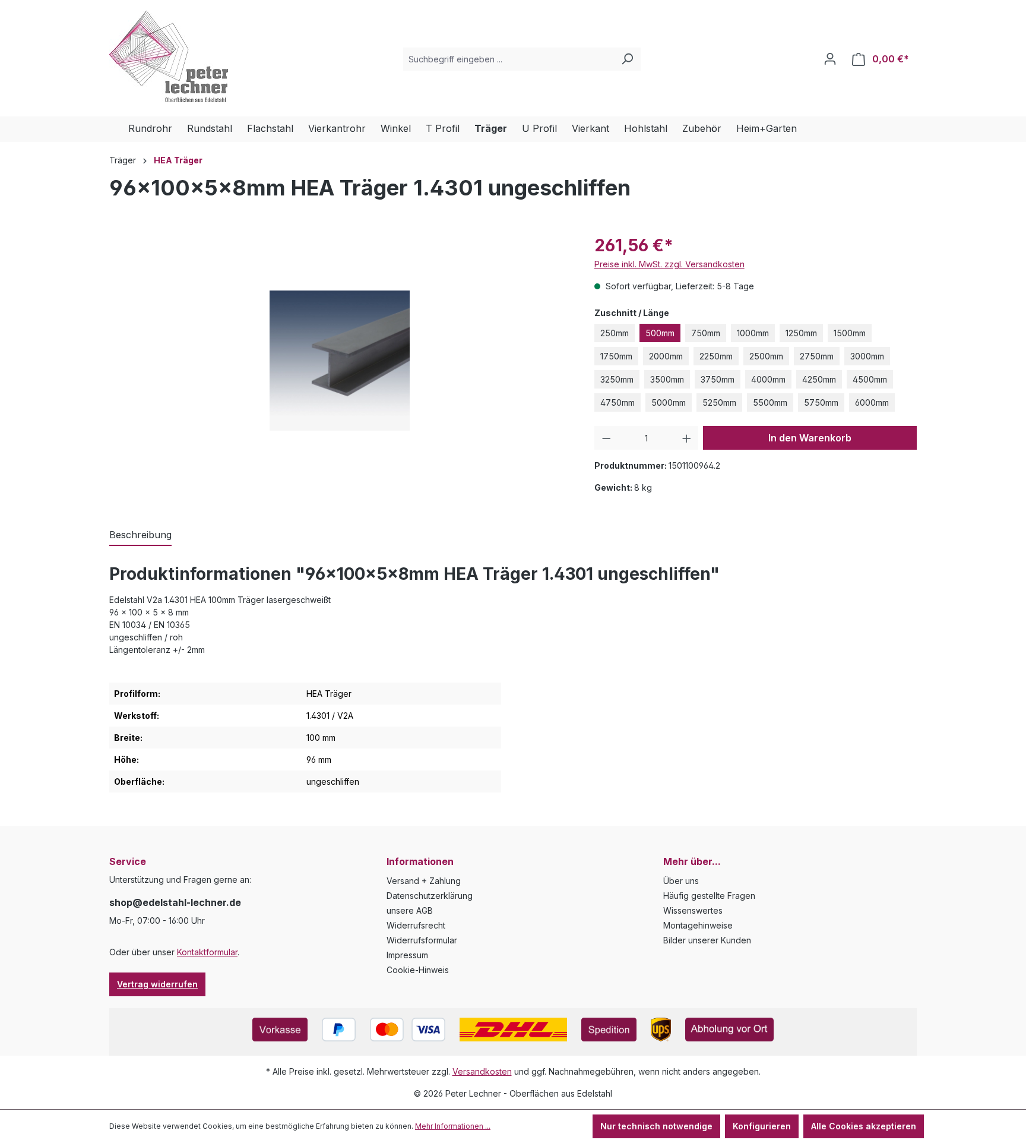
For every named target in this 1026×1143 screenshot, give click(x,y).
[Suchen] (627, 59)
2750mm (817, 356)
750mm (705, 333)
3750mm (717, 379)
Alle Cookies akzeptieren (863, 1126)
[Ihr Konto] (830, 59)
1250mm (801, 333)
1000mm (753, 333)
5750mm (821, 402)
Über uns (681, 881)
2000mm (666, 356)
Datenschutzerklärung (430, 896)
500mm (659, 333)
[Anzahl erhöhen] (686, 438)
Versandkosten (482, 1071)
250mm (614, 333)
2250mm (716, 356)
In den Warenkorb (809, 438)
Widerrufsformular (422, 940)
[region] (339, 360)
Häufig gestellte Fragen (709, 896)
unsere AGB (410, 910)
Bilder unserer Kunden (707, 940)
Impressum (407, 955)
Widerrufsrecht (416, 925)
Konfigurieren (762, 1126)
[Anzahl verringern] (606, 438)
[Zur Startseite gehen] (168, 56)
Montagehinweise (698, 925)
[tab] (140, 535)
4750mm (617, 402)
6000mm (872, 402)
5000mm (668, 402)
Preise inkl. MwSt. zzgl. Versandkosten (669, 264)
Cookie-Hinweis (418, 970)
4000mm (768, 379)
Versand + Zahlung (424, 881)
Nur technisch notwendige (656, 1126)
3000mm (867, 356)
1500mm (850, 333)
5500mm (770, 402)
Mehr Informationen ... (452, 1126)
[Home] (118, 129)
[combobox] (508, 59)
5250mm (719, 402)
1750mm (616, 356)
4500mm (870, 379)
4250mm (819, 379)
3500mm (667, 379)
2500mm (766, 356)
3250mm (617, 379)
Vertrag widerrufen (157, 984)
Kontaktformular (207, 952)
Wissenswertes (693, 910)
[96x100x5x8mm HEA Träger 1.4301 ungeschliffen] (340, 361)
